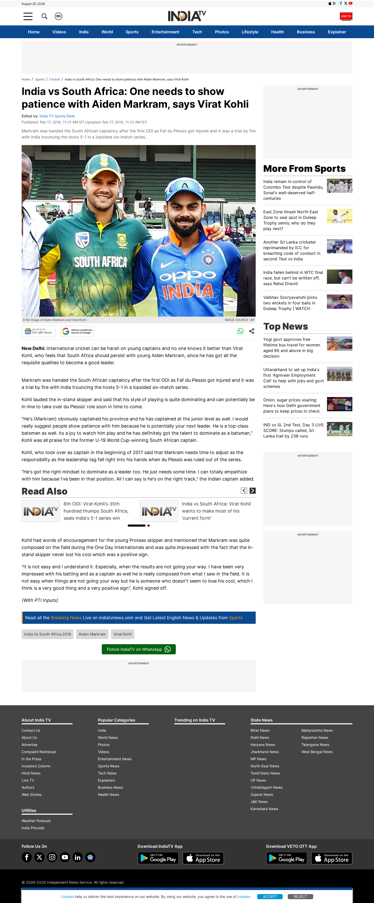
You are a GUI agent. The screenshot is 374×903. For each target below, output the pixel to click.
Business (306, 31)
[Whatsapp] (240, 331)
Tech (197, 31)
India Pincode (33, 828)
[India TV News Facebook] (341, 3)
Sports (132, 31)
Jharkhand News (265, 752)
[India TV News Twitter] (346, 3)
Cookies (67, 896)
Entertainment (165, 31)
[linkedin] (78, 857)
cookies (243, 896)
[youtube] (65, 857)
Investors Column (36, 766)
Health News (108, 794)
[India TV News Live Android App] (158, 858)
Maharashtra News (317, 730)
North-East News (265, 766)
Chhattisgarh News (266, 787)
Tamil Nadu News (265, 773)
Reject (300, 896)
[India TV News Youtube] (350, 3)
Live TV (28, 780)
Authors (28, 787)
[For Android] (286, 858)
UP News (258, 780)
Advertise (29, 744)
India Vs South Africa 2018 (47, 634)
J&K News (259, 801)
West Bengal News (317, 752)
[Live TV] (346, 16)
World (107, 31)
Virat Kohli (122, 634)
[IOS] (330, 3)
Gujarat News (262, 794)
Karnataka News (264, 809)
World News (108, 737)
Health (277, 31)
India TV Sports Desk (57, 116)
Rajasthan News (314, 737)
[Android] (335, 3)
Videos (59, 31)
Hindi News (31, 773)
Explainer (337, 31)
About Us (29, 737)
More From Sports (304, 168)
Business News (110, 787)
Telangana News (315, 744)
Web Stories (31, 794)
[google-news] (90, 857)
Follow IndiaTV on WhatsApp (134, 649)
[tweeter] (39, 857)
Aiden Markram (92, 634)
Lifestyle (250, 31)
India (84, 31)
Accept (270, 896)
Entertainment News (115, 759)
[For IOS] (331, 858)
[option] (79, 511)
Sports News (108, 766)
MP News (258, 759)
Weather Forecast (36, 821)
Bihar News (260, 730)
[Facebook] (27, 857)
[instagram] (52, 857)
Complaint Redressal (39, 752)
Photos (222, 31)
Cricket (54, 79)
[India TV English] (187, 16)
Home (33, 31)
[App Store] (203, 858)
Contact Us (31, 730)
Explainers (106, 780)
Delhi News (260, 737)
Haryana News (263, 744)
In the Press (31, 759)
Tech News (107, 773)
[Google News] (38, 331)
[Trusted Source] (77, 331)
